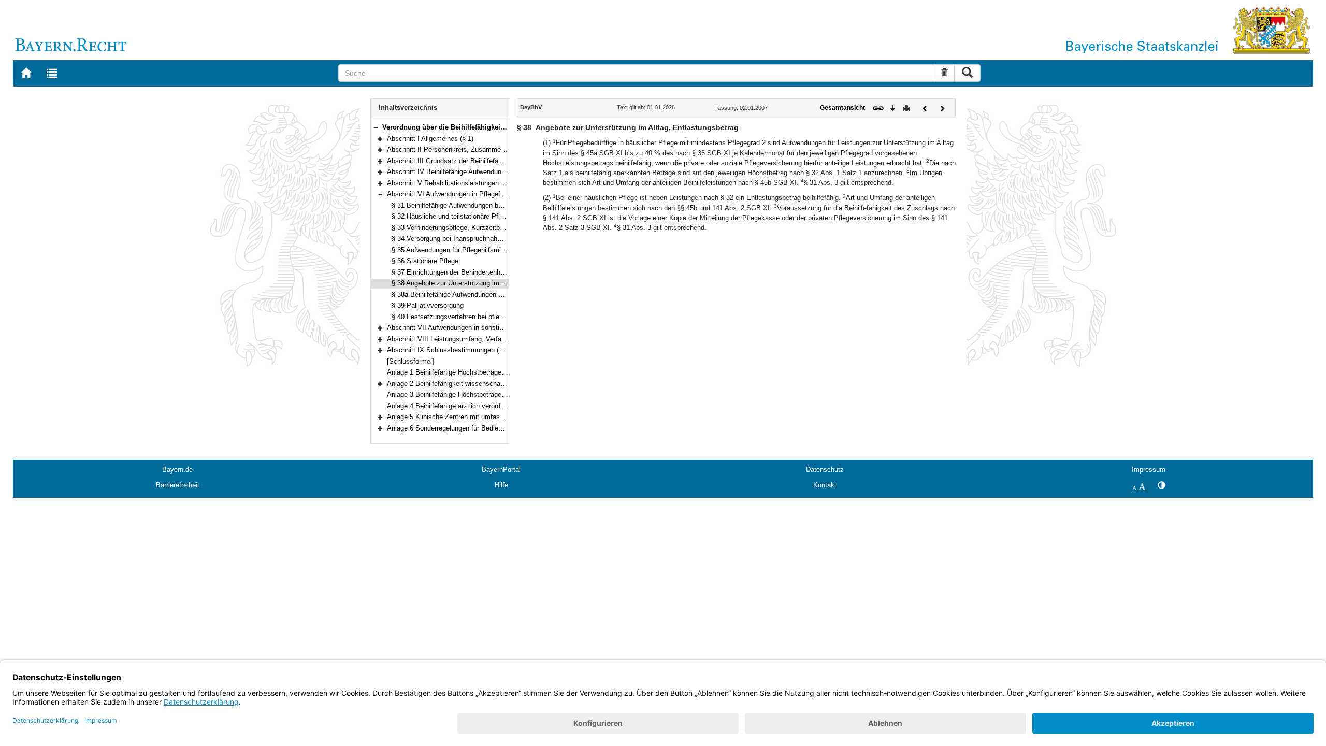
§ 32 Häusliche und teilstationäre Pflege (451, 216)
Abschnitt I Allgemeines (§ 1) (430, 138)
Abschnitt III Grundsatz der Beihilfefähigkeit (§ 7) (460, 161)
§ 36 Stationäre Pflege (425, 261)
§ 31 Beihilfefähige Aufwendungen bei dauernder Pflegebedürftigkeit (492, 205)
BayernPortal (501, 470)
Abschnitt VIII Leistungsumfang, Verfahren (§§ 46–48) (467, 339)
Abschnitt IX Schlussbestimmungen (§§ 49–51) (457, 350)
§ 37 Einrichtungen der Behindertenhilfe (450, 272)
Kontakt (825, 485)
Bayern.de (177, 470)
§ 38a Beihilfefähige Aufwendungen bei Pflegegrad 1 (469, 294)
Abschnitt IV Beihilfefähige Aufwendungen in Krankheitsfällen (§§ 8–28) (493, 172)
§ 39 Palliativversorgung (428, 305)
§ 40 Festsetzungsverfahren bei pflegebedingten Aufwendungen (486, 317)
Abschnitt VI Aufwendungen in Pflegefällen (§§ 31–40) (467, 194)
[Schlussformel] (410, 361)
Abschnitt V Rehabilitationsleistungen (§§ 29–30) (459, 183)
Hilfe (501, 485)
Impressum (1148, 470)
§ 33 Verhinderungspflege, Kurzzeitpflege (453, 228)
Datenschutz (825, 470)
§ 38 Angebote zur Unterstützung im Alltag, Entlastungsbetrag (484, 283)
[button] (375, 127)
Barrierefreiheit (177, 485)
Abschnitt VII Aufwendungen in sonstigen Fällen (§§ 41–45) (475, 328)
